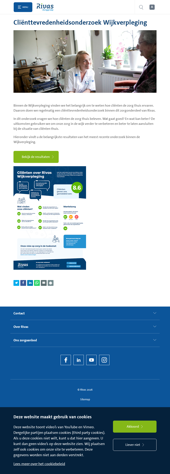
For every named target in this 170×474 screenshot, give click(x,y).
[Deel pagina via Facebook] (23, 283)
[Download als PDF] (50, 283)
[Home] (45, 7)
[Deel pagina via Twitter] (16, 283)
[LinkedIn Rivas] (78, 360)
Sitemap (85, 399)
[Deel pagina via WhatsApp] (37, 283)
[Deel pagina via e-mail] (44, 283)
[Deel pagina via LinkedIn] (30, 283)
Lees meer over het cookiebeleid (39, 463)
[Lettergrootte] (151, 7)
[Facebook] (66, 360)
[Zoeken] (141, 7)
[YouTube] (91, 360)
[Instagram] (104, 360)
